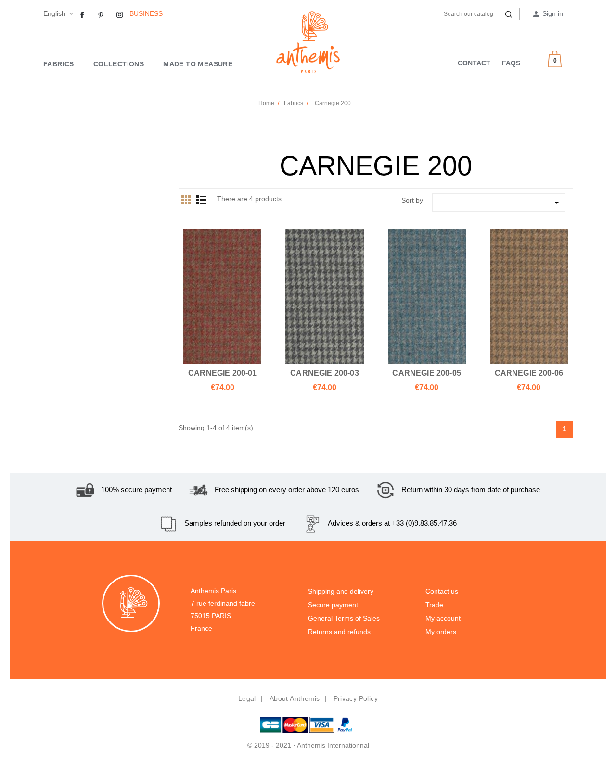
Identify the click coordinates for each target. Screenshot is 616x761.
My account (443, 618)
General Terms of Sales (344, 618)
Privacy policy (356, 698)
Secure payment (333, 605)
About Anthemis (295, 698)
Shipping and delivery (340, 591)
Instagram (120, 15)
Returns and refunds (339, 631)
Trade (434, 605)
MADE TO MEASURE (197, 64)
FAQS (511, 63)
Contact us (441, 591)
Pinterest (101, 15)
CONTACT (474, 63)
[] (508, 14)
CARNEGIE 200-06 (529, 372)
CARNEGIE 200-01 (222, 372)
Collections (118, 64)
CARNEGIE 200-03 (324, 372)
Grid (186, 199)
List (201, 199)
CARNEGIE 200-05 (426, 372)
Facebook (82, 15)
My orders (440, 631)
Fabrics (58, 64)
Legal (247, 698)
